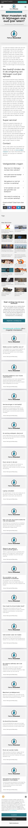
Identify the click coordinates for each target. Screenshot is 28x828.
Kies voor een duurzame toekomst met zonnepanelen (14, 520)
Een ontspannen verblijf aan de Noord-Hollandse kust (20, 251)
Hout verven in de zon (10, 462)
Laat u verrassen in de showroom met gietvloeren (19, 294)
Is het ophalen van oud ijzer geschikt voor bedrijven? (14, 189)
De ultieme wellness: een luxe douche (12, 664)
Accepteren (14, 814)
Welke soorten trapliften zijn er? (13, 347)
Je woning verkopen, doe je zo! (13, 433)
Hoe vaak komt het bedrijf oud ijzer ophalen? (14, 175)
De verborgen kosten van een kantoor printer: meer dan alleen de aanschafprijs (21, 241)
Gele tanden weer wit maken (12, 635)
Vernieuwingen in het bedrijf (12, 404)
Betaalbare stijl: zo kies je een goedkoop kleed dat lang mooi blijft (6, 274)
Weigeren (14, 819)
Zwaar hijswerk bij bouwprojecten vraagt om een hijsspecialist (7, 231)
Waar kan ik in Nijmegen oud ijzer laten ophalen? (14, 169)
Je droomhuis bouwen (10, 721)
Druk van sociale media (10, 750)
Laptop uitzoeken (8, 491)
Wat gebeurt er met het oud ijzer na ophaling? (14, 182)
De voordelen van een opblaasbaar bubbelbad (10, 578)
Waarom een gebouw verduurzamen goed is (10, 549)
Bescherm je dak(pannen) (11, 692)
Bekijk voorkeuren (14, 823)
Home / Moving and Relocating (14, 11)
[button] (26, 797)
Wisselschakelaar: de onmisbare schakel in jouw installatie (7, 284)
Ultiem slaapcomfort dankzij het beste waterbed (6, 294)
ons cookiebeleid (13, 810)
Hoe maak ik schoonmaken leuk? (13, 606)
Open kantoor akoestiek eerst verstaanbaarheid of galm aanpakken (20, 256)
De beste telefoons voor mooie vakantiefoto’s (13, 376)
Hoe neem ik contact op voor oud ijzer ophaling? (14, 197)
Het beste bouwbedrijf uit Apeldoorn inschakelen (11, 779)
